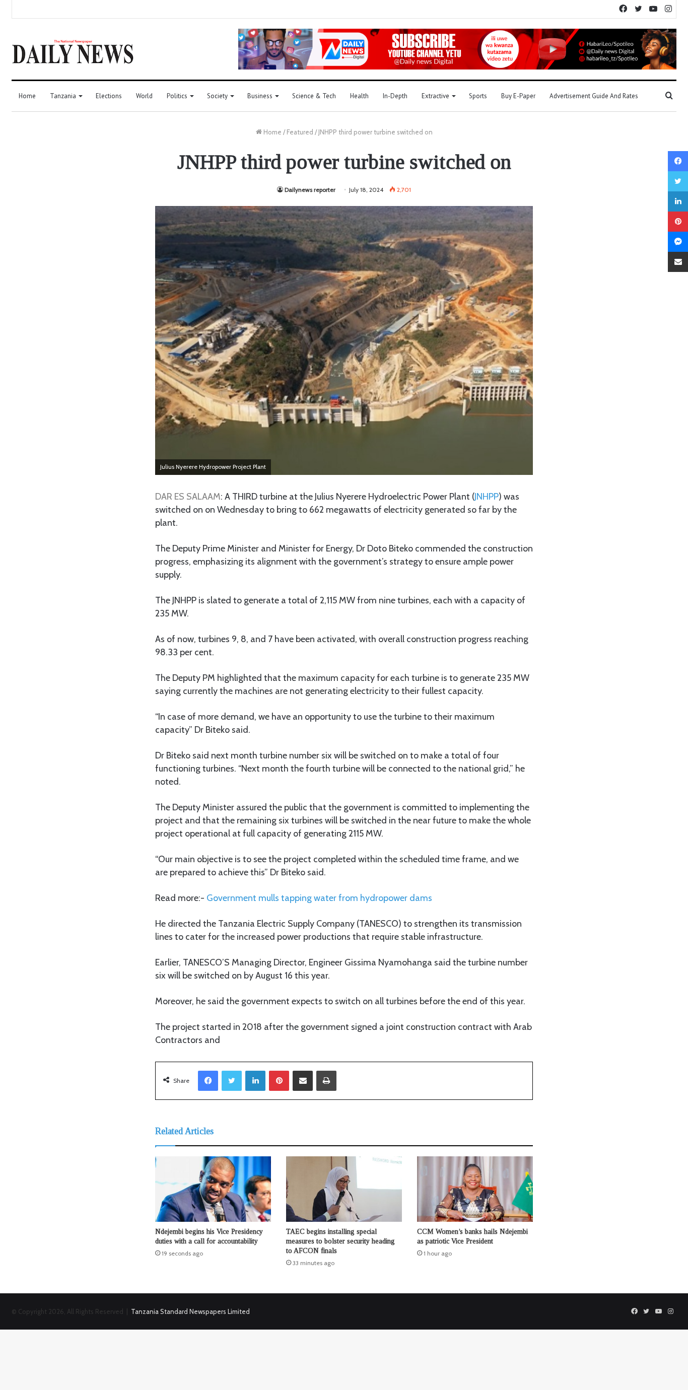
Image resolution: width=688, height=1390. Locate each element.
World (144, 96)
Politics (177, 96)
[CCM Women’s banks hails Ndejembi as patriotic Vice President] (475, 1189)
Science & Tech (314, 96)
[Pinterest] (279, 1081)
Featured (300, 132)
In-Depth (395, 96)
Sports (478, 96)
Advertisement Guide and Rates (593, 96)
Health (359, 96)
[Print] (326, 1081)
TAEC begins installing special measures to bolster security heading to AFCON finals (340, 1241)
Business (259, 96)
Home (27, 96)
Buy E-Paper (518, 96)
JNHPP (486, 496)
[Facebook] (208, 1081)
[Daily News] (73, 51)
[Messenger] (678, 242)
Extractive (435, 96)
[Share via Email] (303, 1081)
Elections (109, 96)
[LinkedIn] (255, 1081)
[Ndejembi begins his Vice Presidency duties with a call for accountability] (213, 1189)
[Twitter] (232, 1081)
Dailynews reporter (310, 189)
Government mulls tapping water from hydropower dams (319, 898)
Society (217, 96)
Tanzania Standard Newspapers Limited (190, 1311)
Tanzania (63, 96)
